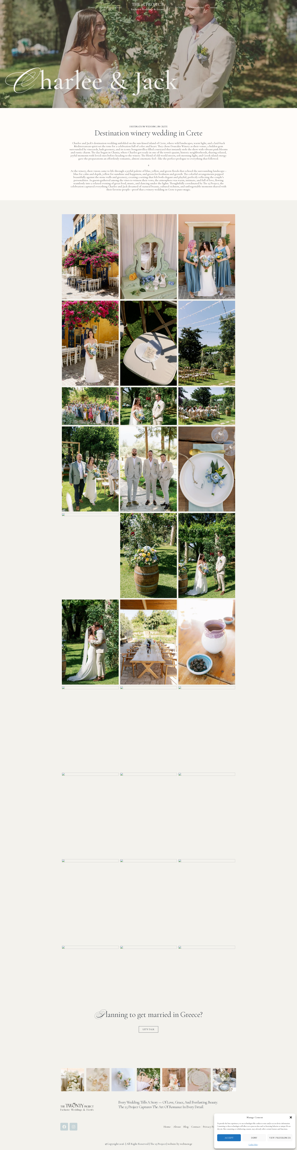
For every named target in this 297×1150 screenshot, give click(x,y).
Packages (180, 7)
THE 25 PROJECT (147, 4)
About (118, 7)
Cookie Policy (253, 1145)
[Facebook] (64, 1127)
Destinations (196, 7)
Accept (229, 1137)
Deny (254, 1137)
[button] (290, 1117)
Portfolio (105, 7)
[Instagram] (73, 1127)
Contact (212, 7)
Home (91, 7)
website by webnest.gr (180, 1144)
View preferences (280, 1137)
